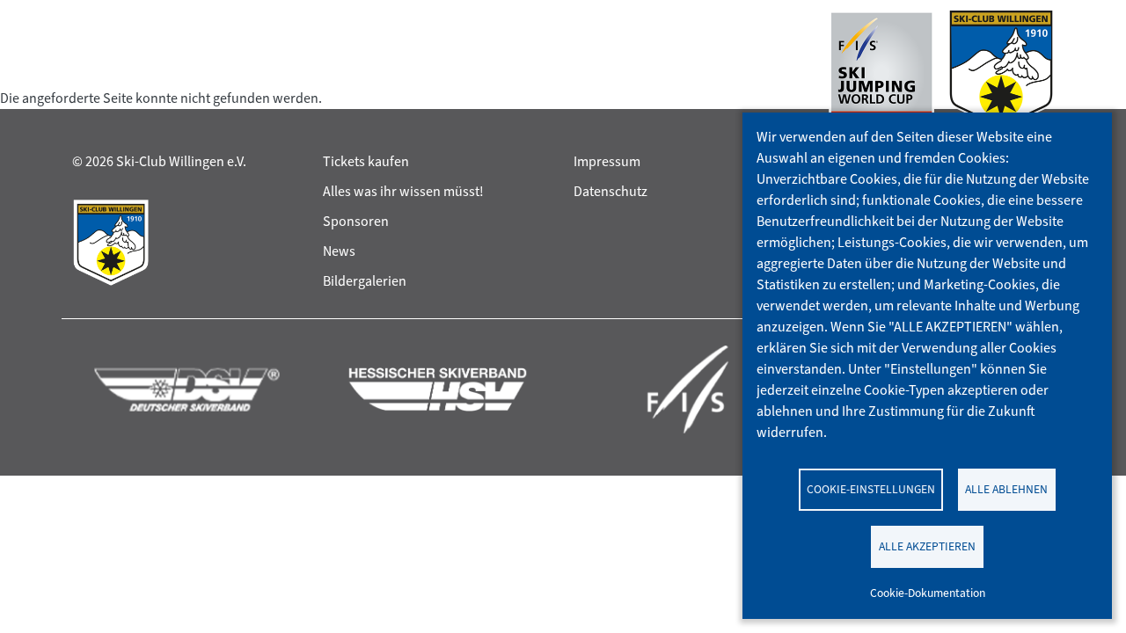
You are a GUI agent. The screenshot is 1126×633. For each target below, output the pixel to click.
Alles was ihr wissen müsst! (403, 191)
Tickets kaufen (366, 161)
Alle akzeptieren (927, 546)
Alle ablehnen (1006, 489)
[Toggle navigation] (89, 73)
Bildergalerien (364, 281)
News (339, 251)
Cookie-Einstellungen (871, 489)
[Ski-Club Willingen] (1001, 74)
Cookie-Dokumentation (927, 592)
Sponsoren (356, 221)
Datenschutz (610, 191)
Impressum (607, 161)
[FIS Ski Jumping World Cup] (881, 74)
